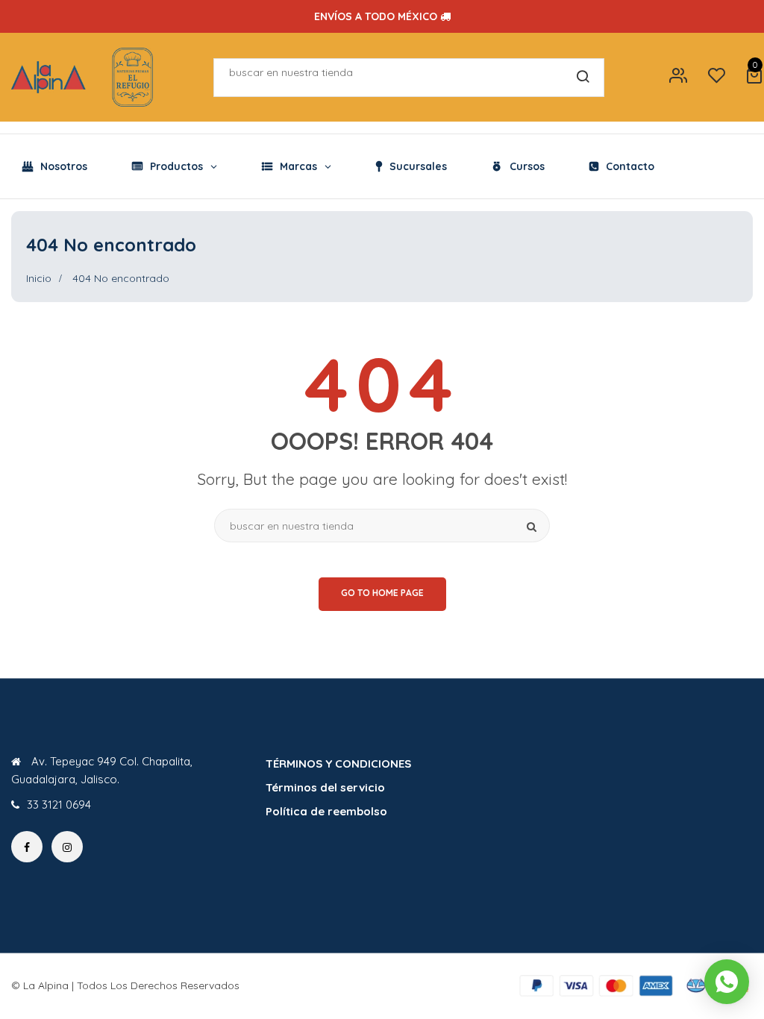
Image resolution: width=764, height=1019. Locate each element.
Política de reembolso (326, 811)
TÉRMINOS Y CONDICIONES (338, 763)
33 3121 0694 (59, 804)
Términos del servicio (325, 787)
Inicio (38, 278)
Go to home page (382, 592)
